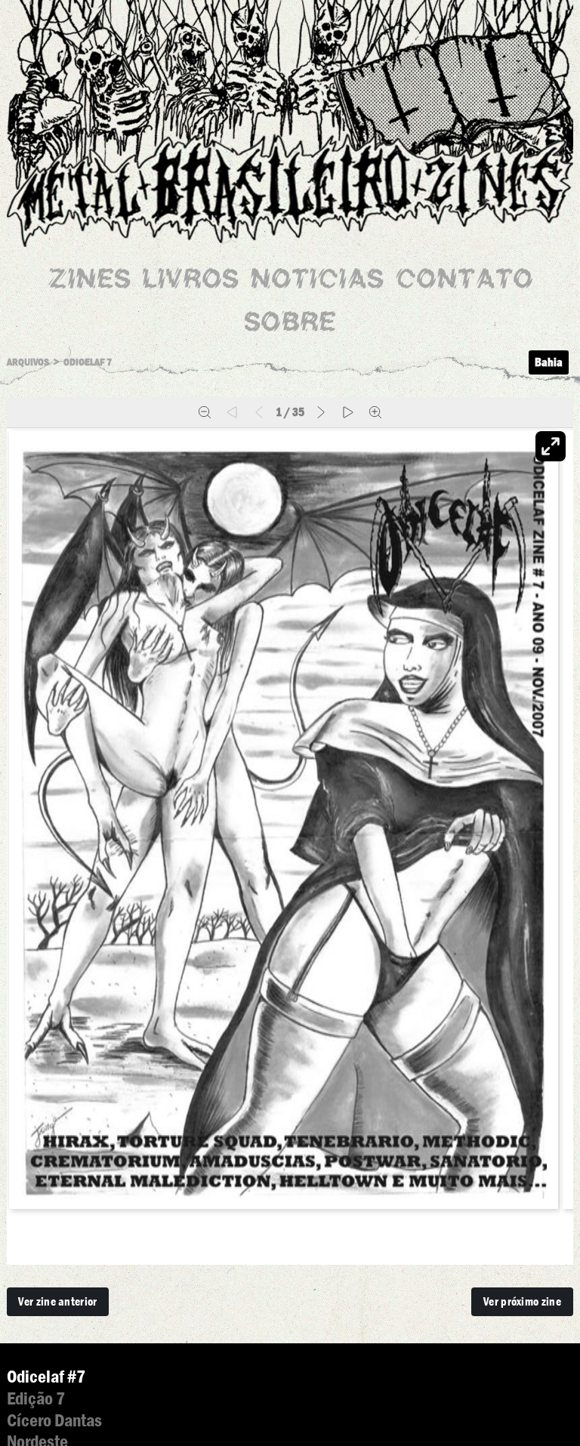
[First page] (231, 412)
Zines (89, 281)
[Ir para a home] (290, 110)
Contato (464, 281)
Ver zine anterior (57, 1301)
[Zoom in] (375, 412)
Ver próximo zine (522, 1301)
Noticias (317, 281)
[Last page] (348, 412)
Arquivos (28, 361)
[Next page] (321, 412)
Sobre (290, 324)
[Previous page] (259, 412)
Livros (190, 281)
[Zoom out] (204, 412)
